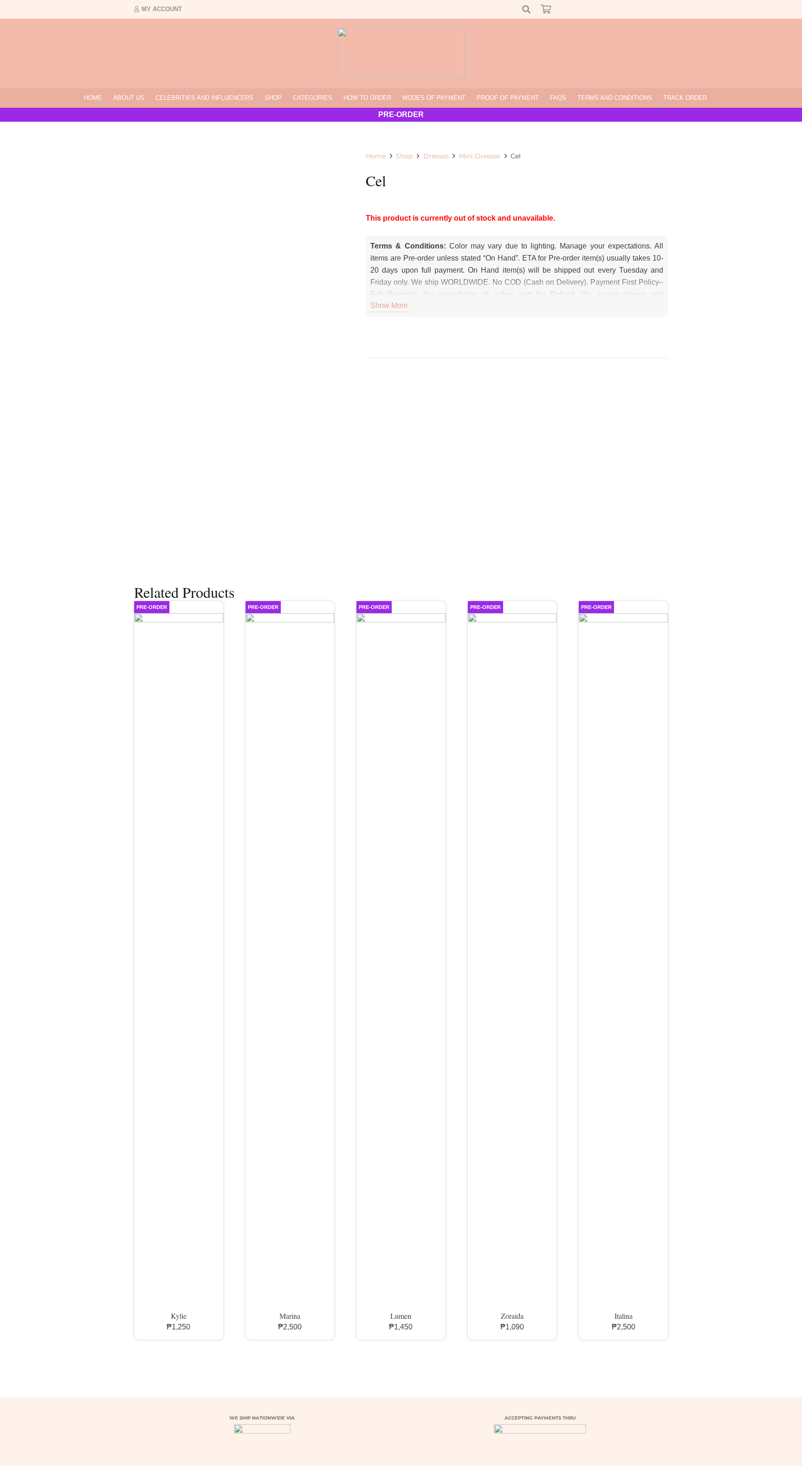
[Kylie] (178, 961)
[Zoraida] (512, 961)
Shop (404, 156)
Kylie (179, 1316)
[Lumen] (401, 961)
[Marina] (290, 961)
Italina (623, 1316)
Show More (389, 305)
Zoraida (512, 1316)
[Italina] (623, 961)
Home (376, 156)
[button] (285, 98)
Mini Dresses (479, 156)
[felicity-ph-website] (401, 53)
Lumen (400, 1316)
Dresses (436, 156)
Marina (289, 1316)
